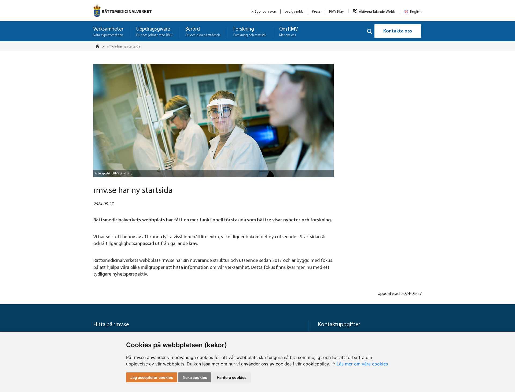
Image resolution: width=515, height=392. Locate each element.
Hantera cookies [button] (232, 377)
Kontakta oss (397, 31)
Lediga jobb (294, 12)
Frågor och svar (264, 12)
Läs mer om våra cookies (362, 364)
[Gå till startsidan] (122, 10)
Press (316, 12)
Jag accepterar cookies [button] (151, 377)
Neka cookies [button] (195, 377)
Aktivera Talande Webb (377, 12)
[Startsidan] (98, 46)
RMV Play (336, 12)
